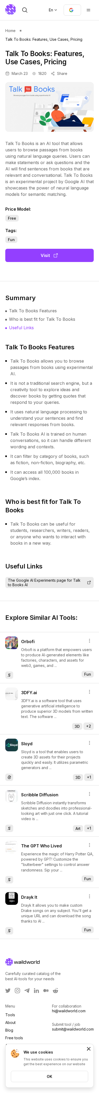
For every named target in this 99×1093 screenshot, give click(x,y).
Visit (45, 255)
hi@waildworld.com (69, 1011)
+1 (89, 777)
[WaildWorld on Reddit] (55, 990)
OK (49, 1076)
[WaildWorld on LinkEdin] (36, 990)
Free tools (14, 1038)
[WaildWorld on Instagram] (17, 990)
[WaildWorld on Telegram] (27, 990)
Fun (11, 239)
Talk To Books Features (33, 310)
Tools (10, 1015)
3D (77, 726)
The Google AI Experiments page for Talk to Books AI (44, 582)
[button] (72, 10)
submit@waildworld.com (73, 1029)
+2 (88, 726)
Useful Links (21, 327)
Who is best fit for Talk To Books (42, 319)
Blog (9, 1030)
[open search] (25, 10)
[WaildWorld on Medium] (46, 990)
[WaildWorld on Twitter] (8, 990)
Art (78, 828)
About (10, 1022)
